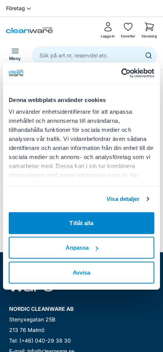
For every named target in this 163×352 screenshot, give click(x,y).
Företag (15, 8)
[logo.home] (29, 30)
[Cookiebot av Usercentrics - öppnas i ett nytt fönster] (121, 73)
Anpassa (77, 247)
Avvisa (82, 272)
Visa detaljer (123, 199)
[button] (149, 30)
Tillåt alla (81, 222)
